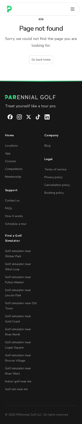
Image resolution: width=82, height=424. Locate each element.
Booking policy (54, 193)
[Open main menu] (72, 9)
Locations (11, 146)
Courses (10, 161)
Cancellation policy (57, 185)
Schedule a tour (15, 224)
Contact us (12, 201)
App (8, 153)
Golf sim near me (16, 389)
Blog (47, 146)
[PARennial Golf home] (41, 97)
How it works (14, 216)
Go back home (41, 60)
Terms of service (55, 169)
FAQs (8, 208)
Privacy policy (53, 177)
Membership (13, 177)
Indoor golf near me (18, 381)
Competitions (13, 169)
